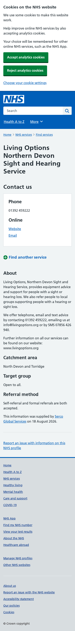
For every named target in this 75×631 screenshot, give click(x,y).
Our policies (11, 605)
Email (13, 235)
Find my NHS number (17, 525)
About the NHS (13, 538)
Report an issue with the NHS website (29, 592)
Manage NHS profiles (17, 558)
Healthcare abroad (16, 545)
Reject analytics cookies (25, 70)
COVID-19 (10, 505)
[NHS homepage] (13, 99)
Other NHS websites (16, 565)
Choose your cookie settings (24, 83)
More (36, 122)
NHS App (9, 518)
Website (15, 229)
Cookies (8, 612)
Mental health (13, 492)
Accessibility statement (18, 599)
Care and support (15, 498)
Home (7, 135)
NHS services (23, 135)
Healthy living (12, 485)
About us (9, 586)
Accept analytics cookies (26, 57)
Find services (44, 135)
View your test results (17, 532)
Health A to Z (14, 122)
